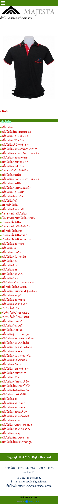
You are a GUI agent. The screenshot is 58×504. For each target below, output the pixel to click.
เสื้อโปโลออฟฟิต (12, 174)
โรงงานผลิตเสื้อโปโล (14, 213)
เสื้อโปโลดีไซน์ (10, 265)
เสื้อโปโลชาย (10, 398)
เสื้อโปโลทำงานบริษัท (14, 411)
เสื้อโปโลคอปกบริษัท (14, 373)
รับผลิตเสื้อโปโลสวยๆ (14, 235)
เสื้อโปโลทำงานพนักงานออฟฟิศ (20, 153)
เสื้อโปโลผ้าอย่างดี (13, 209)
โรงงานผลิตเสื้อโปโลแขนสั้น (18, 217)
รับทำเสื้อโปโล (10, 308)
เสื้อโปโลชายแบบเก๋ (13, 403)
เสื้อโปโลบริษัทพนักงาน (15, 144)
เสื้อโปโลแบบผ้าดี (12, 329)
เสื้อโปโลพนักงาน (12, 364)
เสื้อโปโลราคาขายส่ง (14, 360)
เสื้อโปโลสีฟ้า (10, 278)
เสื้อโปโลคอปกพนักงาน (15, 368)
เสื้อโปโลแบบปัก (11, 252)
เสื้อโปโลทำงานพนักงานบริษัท (19, 149)
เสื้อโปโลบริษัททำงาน (14, 140)
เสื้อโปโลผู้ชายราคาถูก (15, 334)
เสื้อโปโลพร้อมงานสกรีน (16, 355)
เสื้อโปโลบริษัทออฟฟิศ (15, 136)
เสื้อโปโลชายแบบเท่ (13, 407)
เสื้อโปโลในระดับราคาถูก (17, 441)
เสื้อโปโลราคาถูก (12, 433)
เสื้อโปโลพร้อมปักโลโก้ (15, 342)
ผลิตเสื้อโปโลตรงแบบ (14, 286)
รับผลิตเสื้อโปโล (11, 222)
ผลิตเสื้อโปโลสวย (12, 230)
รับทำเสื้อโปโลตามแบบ (15, 312)
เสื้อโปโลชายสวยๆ (13, 243)
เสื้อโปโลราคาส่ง (12, 351)
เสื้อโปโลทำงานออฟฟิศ (15, 416)
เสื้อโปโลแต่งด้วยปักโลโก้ (17, 347)
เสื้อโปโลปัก (9, 248)
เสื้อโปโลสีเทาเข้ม (12, 196)
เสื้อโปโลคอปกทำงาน (14, 166)
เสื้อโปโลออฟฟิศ (11, 183)
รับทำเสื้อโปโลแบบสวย (15, 317)
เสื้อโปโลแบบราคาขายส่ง (17, 424)
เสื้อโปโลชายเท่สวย (13, 299)
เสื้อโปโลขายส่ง (11, 269)
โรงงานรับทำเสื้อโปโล (15, 170)
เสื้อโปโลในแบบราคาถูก (16, 437)
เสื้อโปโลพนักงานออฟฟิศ (16, 187)
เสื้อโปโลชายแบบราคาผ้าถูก (18, 338)
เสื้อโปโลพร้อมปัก (12, 273)
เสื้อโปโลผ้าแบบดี (12, 325)
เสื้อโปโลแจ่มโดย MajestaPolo (19, 291)
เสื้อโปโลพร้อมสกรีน (14, 256)
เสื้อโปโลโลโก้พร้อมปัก (15, 390)
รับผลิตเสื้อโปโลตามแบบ (16, 239)
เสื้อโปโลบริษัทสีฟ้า (13, 192)
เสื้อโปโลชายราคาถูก (14, 304)
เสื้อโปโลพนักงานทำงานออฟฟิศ (20, 179)
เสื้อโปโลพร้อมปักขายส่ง (16, 429)
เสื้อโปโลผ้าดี (10, 200)
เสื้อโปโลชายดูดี (11, 295)
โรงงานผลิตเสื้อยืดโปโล (16, 226)
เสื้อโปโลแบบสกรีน (13, 321)
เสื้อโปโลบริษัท (10, 377)
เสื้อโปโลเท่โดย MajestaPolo (18, 282)
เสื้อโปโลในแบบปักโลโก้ (16, 385)
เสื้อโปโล (7, 127)
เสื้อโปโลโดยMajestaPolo (16, 131)
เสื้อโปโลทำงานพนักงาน (16, 157)
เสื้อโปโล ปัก (9, 261)
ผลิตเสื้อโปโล (10, 205)
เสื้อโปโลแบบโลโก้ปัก (14, 394)
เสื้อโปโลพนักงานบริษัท (15, 381)
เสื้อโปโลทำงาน (11, 420)
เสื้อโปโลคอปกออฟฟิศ (15, 161)
